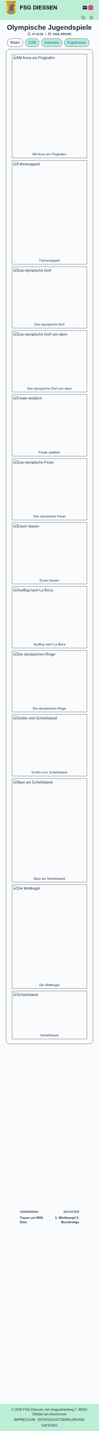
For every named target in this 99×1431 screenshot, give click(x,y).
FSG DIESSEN (38, 7)
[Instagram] (90, 7)
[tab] (15, 43)
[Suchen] (83, 17)
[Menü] (91, 17)
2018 (56, 34)
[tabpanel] (49, 546)
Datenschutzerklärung (61, 1420)
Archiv (66, 34)
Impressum (24, 1420)
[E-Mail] (85, 7)
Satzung (49, 1425)
